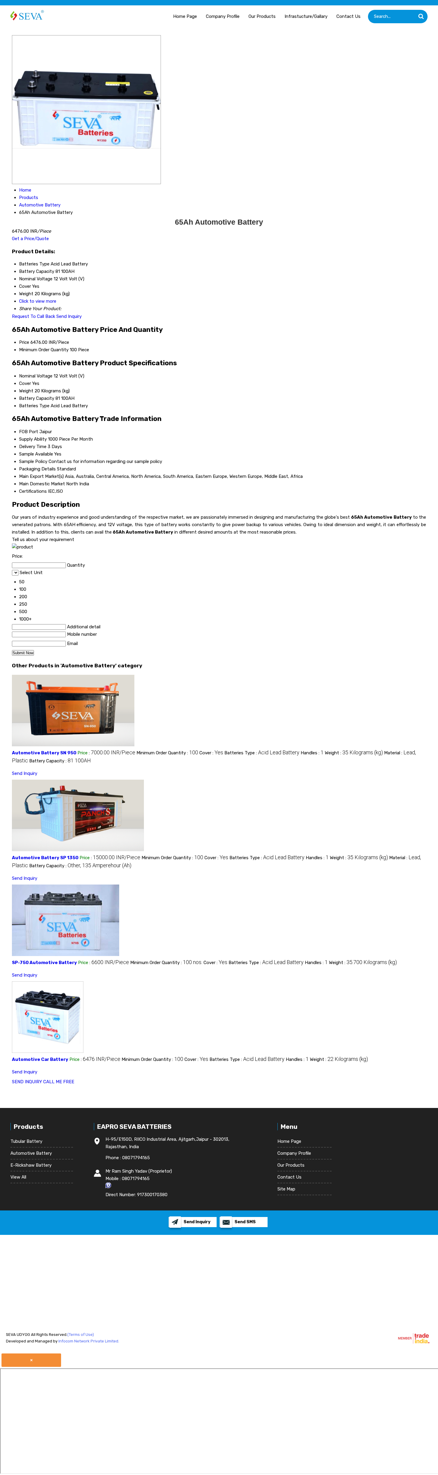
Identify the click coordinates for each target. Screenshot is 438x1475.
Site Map (286, 1189)
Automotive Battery (31, 1153)
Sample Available (36, 454)
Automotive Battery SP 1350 (45, 857)
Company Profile (223, 16)
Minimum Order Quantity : (167, 753)
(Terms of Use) (80, 1334)
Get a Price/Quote (30, 238)
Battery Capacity (36, 398)
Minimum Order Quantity (44, 349)
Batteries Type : (261, 753)
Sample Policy (33, 461)
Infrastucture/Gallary (306, 16)
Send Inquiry (69, 316)
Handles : (312, 753)
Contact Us (348, 16)
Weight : (354, 753)
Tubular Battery (26, 1141)
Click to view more (37, 301)
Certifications (33, 491)
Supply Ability (33, 439)
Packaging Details (37, 469)
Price (24, 342)
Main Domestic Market (42, 484)
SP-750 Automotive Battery (44, 962)
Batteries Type (34, 405)
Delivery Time (32, 446)
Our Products (262, 16)
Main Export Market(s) (41, 476)
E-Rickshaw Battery (31, 1165)
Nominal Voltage (35, 376)
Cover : (211, 753)
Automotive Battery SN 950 (44, 753)
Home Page (185, 16)
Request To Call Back (33, 316)
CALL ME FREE (58, 1081)
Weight (26, 391)
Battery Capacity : (60, 761)
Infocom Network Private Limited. (88, 1341)
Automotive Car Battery (40, 1059)
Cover (25, 383)
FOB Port (28, 431)
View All (18, 1177)
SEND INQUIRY (27, 1081)
